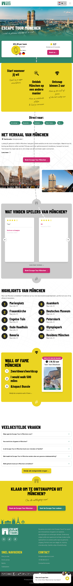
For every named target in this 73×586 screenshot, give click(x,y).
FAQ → (60, 123)
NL (62, 3)
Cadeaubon (5, 566)
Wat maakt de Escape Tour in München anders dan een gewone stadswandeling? (29, 456)
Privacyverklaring (30, 579)
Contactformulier (44, 563)
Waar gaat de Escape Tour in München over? (17, 434)
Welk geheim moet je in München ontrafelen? (18, 464)
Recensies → (27, 123)
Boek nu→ (53, 52)
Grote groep (6, 560)
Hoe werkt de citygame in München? (15, 441)
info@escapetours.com (46, 556)
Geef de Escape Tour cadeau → (52, 508)
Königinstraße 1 (13, 139)
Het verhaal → (15, 123)
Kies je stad (5, 556)
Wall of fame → (50, 123)
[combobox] (62, 3)
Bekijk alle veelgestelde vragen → (36, 471)
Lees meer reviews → (36, 265)
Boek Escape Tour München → (36, 160)
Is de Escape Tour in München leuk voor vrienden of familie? (23, 449)
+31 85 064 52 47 (43, 560)
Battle (4, 563)
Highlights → (38, 123)
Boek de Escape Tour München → (22, 508)
